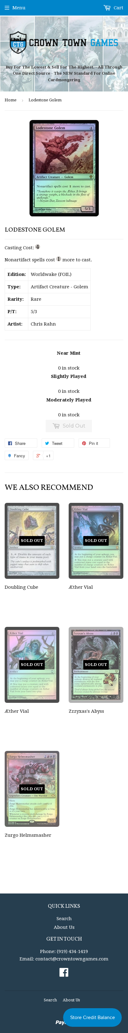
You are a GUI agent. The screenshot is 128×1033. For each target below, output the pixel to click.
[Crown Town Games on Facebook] (64, 974)
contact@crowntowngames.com (71, 959)
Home (10, 100)
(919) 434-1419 (72, 951)
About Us (64, 927)
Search (64, 918)
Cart (117, 8)
